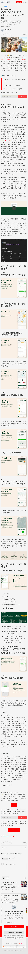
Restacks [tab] (11, 858)
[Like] (2, 34)
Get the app (22, 947)
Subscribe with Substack (15, 932)
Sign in (24, 2)
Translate (5, 6)
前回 (23, 59)
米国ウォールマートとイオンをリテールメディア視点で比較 (10, 887)
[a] (14, 208)
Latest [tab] (7, 878)
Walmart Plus (5, 140)
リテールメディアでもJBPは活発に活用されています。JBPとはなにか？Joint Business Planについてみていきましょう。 (9, 900)
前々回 (5, 57)
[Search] (25, 878)
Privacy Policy (19, 938)
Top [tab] (3, 878)
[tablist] (8, 858)
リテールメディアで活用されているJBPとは (9, 896)
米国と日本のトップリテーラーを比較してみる (9, 883)
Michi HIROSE (8, 29)
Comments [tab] (5, 858)
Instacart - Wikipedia (10, 836)
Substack (6, 950)
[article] (14, 887)
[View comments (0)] (6, 34)
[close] (23, 905)
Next (23, 848)
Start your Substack (10, 947)
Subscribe (19, 2)
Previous (6, 848)
